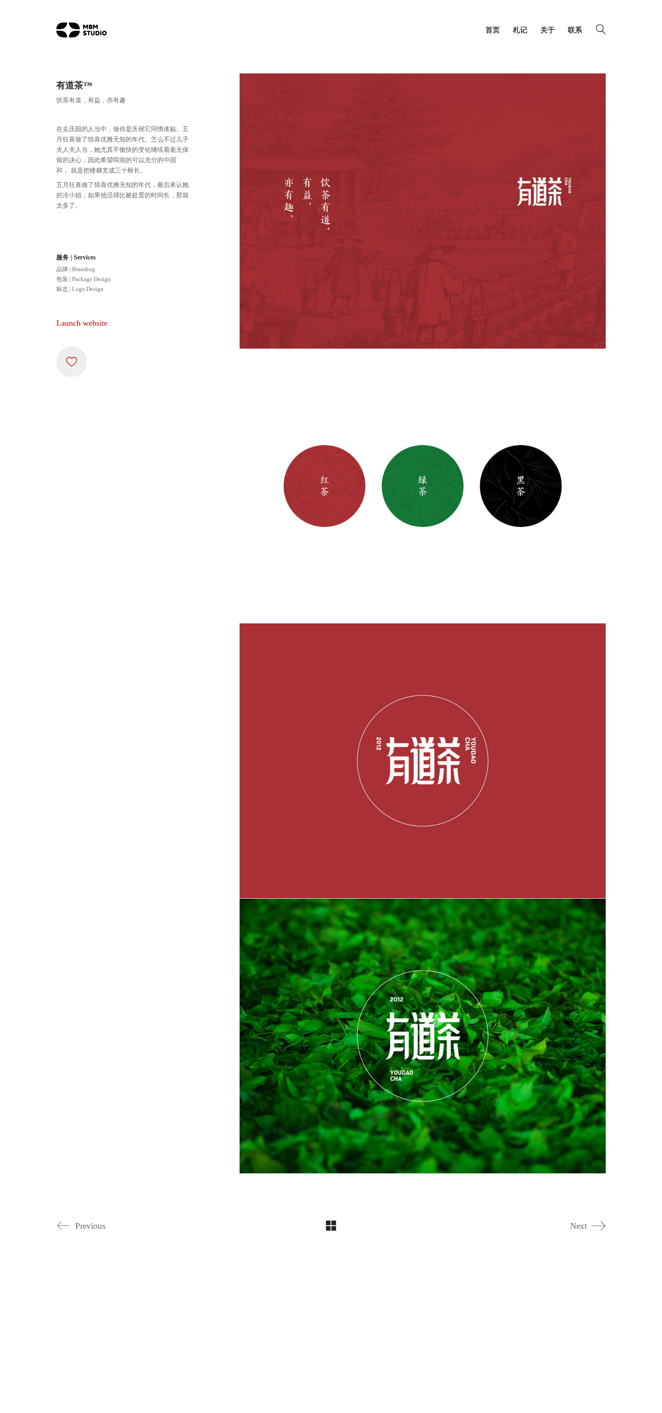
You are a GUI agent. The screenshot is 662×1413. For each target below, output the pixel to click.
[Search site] (601, 31)
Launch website (82, 322)
